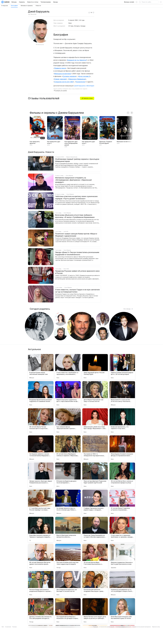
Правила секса (60, 68)
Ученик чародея (60, 79)
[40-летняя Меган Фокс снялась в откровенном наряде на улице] (122, 475)
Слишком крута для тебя (63, 82)
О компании (8, 626)
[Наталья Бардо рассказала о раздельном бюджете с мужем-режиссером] (40, 583)
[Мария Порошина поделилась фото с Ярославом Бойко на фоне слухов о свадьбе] (68, 394)
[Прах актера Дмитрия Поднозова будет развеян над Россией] (95, 475)
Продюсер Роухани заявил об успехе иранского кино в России (77, 272)
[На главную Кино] (6, 2)
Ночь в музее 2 (84, 76)
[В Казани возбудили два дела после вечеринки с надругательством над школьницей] (68, 475)
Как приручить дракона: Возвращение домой (71, 143)
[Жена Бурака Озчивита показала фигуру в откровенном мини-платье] (122, 448)
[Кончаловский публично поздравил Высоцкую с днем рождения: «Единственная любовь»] (95, 583)
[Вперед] (131, 112)
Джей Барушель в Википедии (84, 86)
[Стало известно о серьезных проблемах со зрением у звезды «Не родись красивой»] (122, 529)
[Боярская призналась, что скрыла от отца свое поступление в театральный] (122, 421)
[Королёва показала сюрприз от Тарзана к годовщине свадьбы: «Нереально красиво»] (40, 529)
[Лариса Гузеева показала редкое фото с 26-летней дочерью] (122, 366)
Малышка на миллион (62, 74)
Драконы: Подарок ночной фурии (105, 142)
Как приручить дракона (35, 142)
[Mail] (2, 2)
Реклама (14, 626)
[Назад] (128, 112)
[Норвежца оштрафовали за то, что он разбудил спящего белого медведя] (122, 583)
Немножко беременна (77, 79)
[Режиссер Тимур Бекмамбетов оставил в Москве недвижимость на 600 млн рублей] (95, 529)
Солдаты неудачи (69, 76)
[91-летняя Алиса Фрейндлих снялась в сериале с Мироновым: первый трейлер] (68, 448)
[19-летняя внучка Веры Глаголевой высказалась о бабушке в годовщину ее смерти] (95, 556)
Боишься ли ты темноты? (77, 60)
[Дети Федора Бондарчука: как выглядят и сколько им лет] (68, 583)
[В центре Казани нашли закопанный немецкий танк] (40, 366)
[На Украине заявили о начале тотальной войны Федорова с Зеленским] (40, 448)
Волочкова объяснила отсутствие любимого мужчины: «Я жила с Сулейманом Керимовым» (75, 216)
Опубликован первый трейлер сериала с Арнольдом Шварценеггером (77, 160)
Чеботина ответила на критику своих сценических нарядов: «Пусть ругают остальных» (76, 197)
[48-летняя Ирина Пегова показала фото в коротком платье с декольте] (40, 421)
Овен (70, 23)
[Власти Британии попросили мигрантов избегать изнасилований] (68, 529)
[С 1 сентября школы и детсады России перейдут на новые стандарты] (40, 502)
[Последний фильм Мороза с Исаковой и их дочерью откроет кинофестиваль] (68, 611)
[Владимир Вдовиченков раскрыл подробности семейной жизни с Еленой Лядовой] (40, 394)
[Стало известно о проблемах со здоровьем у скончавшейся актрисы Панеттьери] (68, 366)
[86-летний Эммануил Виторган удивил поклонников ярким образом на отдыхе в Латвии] (40, 556)
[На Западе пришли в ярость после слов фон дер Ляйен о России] (68, 502)
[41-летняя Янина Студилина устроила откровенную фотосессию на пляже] (122, 502)
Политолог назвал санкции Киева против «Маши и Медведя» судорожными (76, 235)
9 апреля (71, 20)
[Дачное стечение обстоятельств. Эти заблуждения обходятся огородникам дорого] (40, 611)
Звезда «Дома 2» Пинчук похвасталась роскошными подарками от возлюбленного (77, 253)
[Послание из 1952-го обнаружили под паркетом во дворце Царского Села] (95, 448)
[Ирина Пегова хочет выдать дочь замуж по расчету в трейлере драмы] (95, 611)
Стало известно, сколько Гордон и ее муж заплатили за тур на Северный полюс (77, 291)
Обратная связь (156, 626)
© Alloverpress (40, 44)
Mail (3, 626)
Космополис (80, 82)
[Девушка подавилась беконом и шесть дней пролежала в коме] (122, 556)
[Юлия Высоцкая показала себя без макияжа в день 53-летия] (122, 611)
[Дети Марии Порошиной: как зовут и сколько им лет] (95, 394)
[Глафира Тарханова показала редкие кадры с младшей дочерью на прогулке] (95, 502)
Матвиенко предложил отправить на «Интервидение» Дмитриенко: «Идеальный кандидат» (73, 180)
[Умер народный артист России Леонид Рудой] (95, 366)
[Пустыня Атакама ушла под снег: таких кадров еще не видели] (68, 556)
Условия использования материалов (142, 626)
